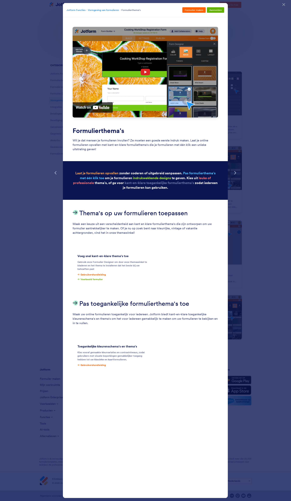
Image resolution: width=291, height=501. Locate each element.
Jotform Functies (76, 10)
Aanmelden (215, 10)
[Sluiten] (283, 4)
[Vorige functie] (55, 173)
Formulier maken (194, 10)
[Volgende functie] (235, 173)
